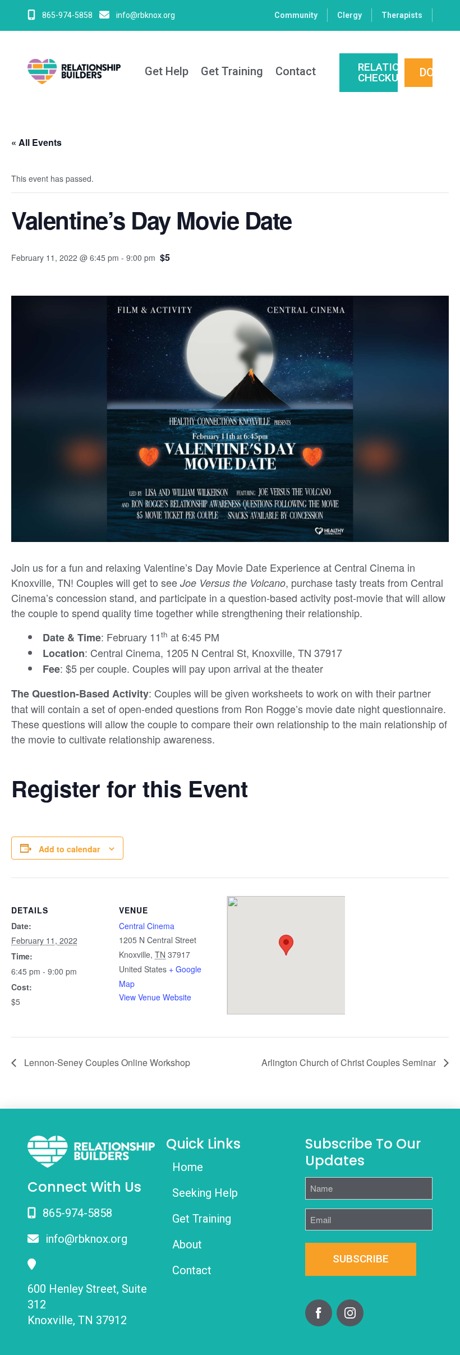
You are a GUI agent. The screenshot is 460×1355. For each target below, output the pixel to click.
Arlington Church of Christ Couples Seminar (349, 1062)
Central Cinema (146, 925)
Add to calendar (69, 849)
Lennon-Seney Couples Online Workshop (106, 1062)
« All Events (36, 142)
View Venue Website (155, 997)
